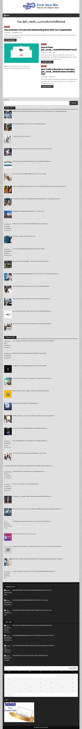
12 (30, 683)
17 (9, 687)
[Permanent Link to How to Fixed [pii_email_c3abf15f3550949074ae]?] (21, 53)
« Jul (5, 700)
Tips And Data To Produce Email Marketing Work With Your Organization (38, 29)
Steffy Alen (7, 32)
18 (19, 687)
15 (61, 683)
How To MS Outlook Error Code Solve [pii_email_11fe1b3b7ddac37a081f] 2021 (58, 71)
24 (9, 691)
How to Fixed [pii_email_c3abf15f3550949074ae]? (59, 48)
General (7, 27)
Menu (7, 15)
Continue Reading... (11, 40)
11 (19, 683)
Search (6, 100)
